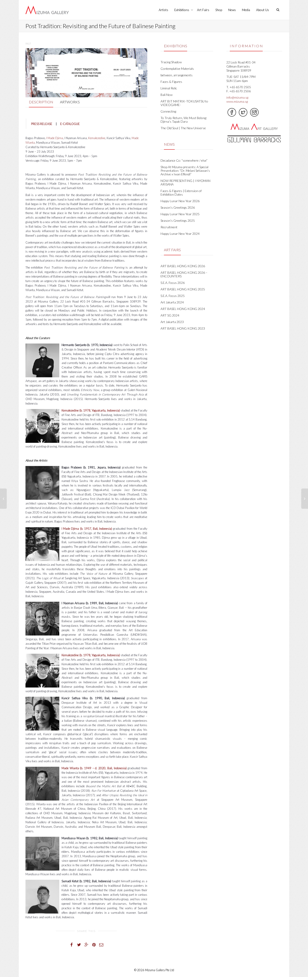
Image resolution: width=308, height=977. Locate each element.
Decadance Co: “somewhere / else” (184, 160)
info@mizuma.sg (237, 97)
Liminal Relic (169, 88)
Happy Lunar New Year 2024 (180, 233)
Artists (163, 10)
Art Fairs (203, 10)
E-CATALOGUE (70, 124)
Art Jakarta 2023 (172, 322)
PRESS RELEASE (41, 124)
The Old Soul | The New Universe (183, 128)
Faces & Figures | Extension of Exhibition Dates (181, 192)
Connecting (168, 111)
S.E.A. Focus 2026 (173, 283)
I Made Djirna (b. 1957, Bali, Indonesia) (87, 528)
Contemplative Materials (177, 68)
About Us (262, 10)
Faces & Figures (171, 82)
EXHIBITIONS (175, 46)
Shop (218, 10)
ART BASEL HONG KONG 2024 (183, 309)
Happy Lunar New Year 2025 (180, 214)
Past (28, 43)
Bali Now (166, 95)
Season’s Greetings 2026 (178, 207)
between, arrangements (177, 75)
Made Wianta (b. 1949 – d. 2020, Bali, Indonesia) (94, 768)
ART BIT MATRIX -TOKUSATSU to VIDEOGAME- (184, 103)
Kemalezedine (96, 138)
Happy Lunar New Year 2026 (180, 201)
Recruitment (169, 227)
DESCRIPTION (41, 102)
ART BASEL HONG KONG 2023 (183, 328)
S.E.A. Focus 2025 (173, 296)
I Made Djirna (54, 138)
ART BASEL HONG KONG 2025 (183, 289)
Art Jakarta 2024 (172, 302)
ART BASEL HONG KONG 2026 (183, 266)
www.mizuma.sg (237, 101)
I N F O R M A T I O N (246, 46)
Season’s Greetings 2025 (178, 220)
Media (246, 10)
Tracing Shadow (171, 62)
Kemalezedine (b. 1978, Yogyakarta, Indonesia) (91, 410)
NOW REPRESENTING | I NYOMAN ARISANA (185, 182)
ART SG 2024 (170, 315)
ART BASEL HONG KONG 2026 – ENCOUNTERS (184, 274)
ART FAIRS (172, 250)
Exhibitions (182, 10)
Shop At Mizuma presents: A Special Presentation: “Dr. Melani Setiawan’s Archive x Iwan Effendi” (185, 170)
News (232, 10)
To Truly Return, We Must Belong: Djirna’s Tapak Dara (184, 119)
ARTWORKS (70, 102)
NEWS (169, 144)
